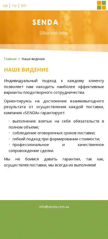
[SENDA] (54, 21)
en (23, 5)
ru (14, 5)
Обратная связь (54, 32)
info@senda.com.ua (54, 207)
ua (5, 5)
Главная (10, 59)
